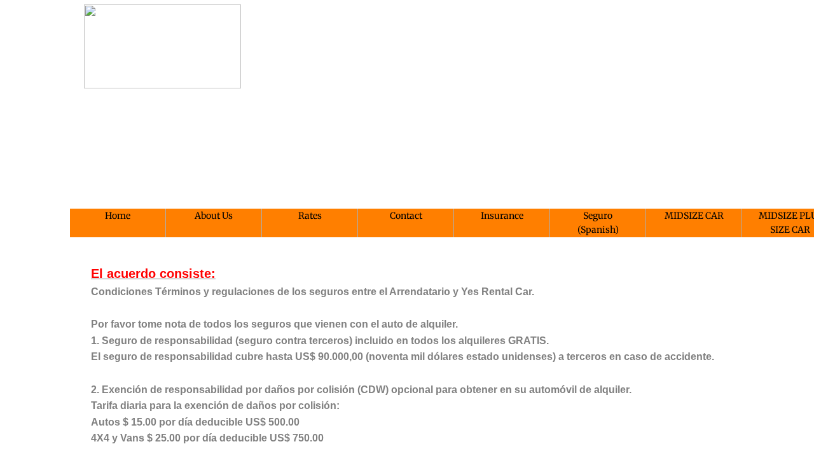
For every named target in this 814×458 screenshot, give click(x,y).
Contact (406, 215)
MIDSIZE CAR (694, 215)
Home (117, 215)
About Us (214, 215)
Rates (310, 215)
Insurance (502, 215)
